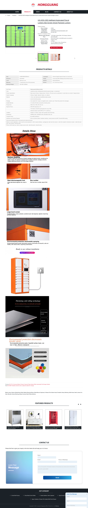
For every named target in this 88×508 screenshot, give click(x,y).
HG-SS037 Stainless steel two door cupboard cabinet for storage (20, 385)
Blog (46, 11)
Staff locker (71, 392)
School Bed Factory (15, 495)
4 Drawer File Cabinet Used (51, 392)
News (38, 11)
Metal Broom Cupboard (39, 392)
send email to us (57, 47)
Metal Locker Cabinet (10, 392)
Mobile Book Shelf (19, 392)
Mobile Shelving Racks (29, 392)
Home (17, 11)
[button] (36, 58)
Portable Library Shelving (63, 392)
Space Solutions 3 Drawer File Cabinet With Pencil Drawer (44, 499)
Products (27, 11)
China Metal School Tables (30, 495)
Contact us (57, 11)
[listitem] (44, 58)
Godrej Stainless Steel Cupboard (47, 495)
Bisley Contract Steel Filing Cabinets (27, 394)
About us (70, 11)
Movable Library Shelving (13, 394)
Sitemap (57, 506)
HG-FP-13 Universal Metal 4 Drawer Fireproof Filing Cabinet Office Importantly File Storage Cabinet (29, 384)
